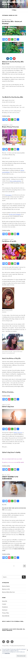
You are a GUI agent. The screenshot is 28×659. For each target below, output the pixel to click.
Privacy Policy (5, 613)
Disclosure (4, 610)
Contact (4, 604)
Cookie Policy (7, 653)
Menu (14, 10)
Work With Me (5, 616)
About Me (4, 601)
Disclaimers (5, 607)
